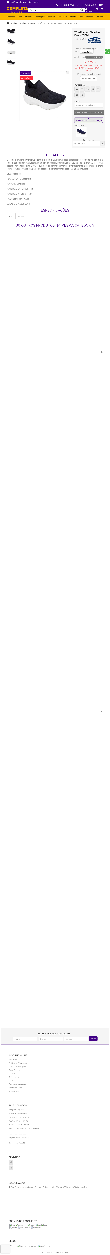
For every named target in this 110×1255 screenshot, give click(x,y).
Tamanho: (79, 85)
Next (107, 627)
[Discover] (36, 1227)
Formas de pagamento (18, 1084)
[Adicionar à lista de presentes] (88, 120)
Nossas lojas (14, 1091)
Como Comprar (15, 1070)
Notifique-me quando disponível (89, 112)
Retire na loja (14, 1077)
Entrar (88, 11)
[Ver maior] (67, 72)
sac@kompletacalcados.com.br (24, 1)
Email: (77, 101)
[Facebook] (100, 4)
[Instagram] (102, 4)
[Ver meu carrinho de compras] (96, 8)
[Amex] (44, 1225)
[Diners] (31, 1225)
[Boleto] (13, 1227)
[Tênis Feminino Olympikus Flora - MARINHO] (81, 132)
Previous (2, 627)
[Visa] (12, 1225)
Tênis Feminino (29, 23)
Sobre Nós (13, 1059)
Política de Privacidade (18, 1063)
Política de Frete (15, 1087)
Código (77, 39)
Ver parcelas (89, 78)
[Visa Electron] (24, 1227)
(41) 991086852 (88, 4)
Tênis (15, 23)
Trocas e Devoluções (17, 1066)
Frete (11, 1080)
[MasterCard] (21, 1225)
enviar (93, 1038)
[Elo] (38, 1225)
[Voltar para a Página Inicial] (8, 23)
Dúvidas (12, 1073)
